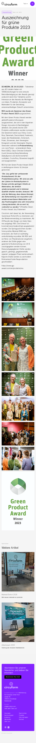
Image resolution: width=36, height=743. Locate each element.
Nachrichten (23, 713)
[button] (26, 3)
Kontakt (21, 719)
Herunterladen (23, 717)
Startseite (7, 713)
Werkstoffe (7, 719)
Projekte (21, 715)
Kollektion (7, 717)
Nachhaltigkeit (9, 715)
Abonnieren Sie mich (13, 677)
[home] (9, 3)
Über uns (7, 721)
